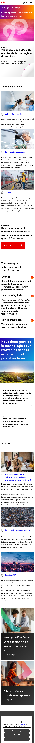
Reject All (17, 735)
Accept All (17, 739)
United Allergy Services (14, 114)
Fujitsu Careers (11, 700)
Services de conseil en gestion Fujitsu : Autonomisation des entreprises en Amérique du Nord (18, 477)
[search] (27, 2)
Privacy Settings (17, 731)
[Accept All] (22, 724)
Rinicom (8, 193)
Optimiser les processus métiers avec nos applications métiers (17, 531)
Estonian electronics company (16, 152)
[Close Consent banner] (30, 717)
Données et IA (10, 575)
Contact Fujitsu (11, 655)
